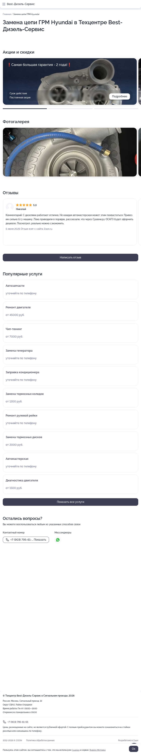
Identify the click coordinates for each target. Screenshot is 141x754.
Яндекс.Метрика (97, 750)
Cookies (75, 750)
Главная (7, 14)
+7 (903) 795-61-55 (18, 722)
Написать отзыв (70, 257)
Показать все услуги (70, 502)
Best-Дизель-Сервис (21, 4)
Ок (133, 748)
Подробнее (119, 96)
